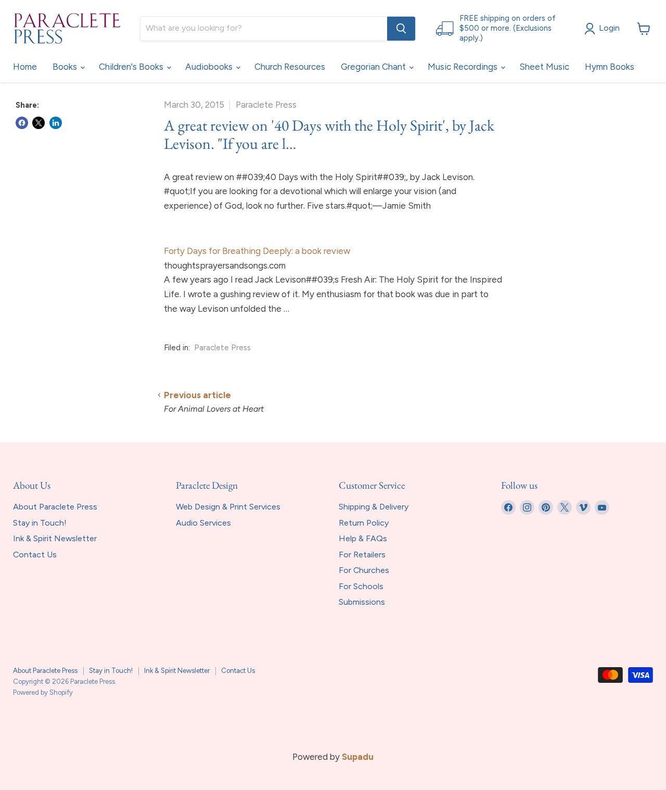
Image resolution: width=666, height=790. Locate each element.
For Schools (361, 586)
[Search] (401, 29)
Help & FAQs (363, 538)
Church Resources (289, 66)
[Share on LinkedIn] (55, 123)
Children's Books (132, 66)
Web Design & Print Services (228, 507)
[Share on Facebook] (22, 123)
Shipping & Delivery (373, 507)
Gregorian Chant (374, 66)
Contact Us (35, 554)
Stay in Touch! (40, 523)
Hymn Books (609, 66)
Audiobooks (210, 66)
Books (66, 66)
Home (25, 66)
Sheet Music (544, 66)
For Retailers (362, 554)
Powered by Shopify (43, 692)
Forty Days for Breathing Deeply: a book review (257, 251)
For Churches (364, 570)
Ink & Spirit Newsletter (55, 538)
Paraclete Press (222, 347)
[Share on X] (38, 123)
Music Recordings (463, 66)
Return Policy (364, 523)
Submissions (362, 602)
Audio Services (203, 523)
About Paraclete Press (55, 507)
